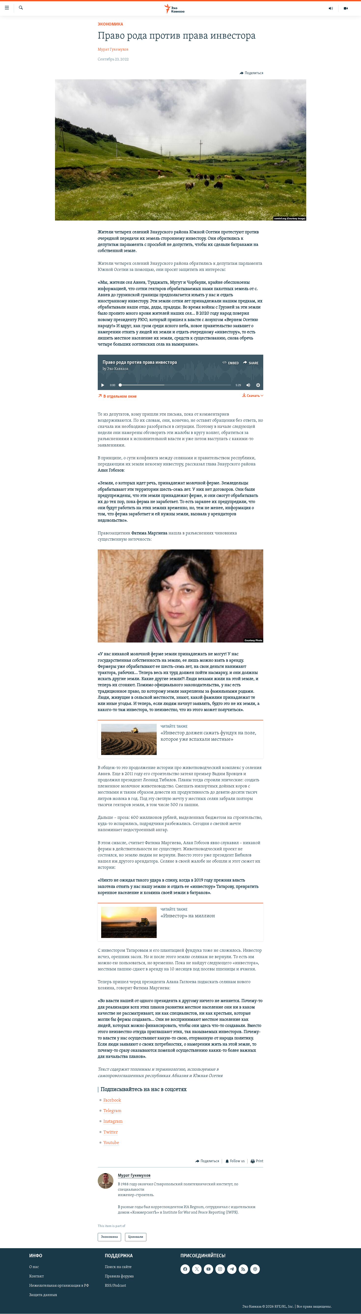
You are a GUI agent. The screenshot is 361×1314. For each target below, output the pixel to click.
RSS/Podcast (115, 1286)
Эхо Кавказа (117, 369)
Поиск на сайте (118, 1267)
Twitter (110, 1132)
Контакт (36, 1276)
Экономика (110, 24)
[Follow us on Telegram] (231, 1269)
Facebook (112, 1100)
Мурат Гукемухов (113, 50)
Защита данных (43, 1295)
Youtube (111, 1143)
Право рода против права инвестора (140, 362)
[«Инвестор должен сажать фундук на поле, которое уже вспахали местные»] (129, 739)
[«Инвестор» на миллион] (129, 922)
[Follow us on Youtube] (208, 1269)
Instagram (113, 1121)
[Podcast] (255, 1269)
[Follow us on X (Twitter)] (196, 1269)
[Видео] (345, 8)
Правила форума (119, 1276)
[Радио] (330, 8)
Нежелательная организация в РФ (59, 1286)
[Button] (251, 73)
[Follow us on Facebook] (185, 1269)
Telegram (112, 1111)
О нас (34, 1267)
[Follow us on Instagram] (220, 1269)
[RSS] (243, 1269)
